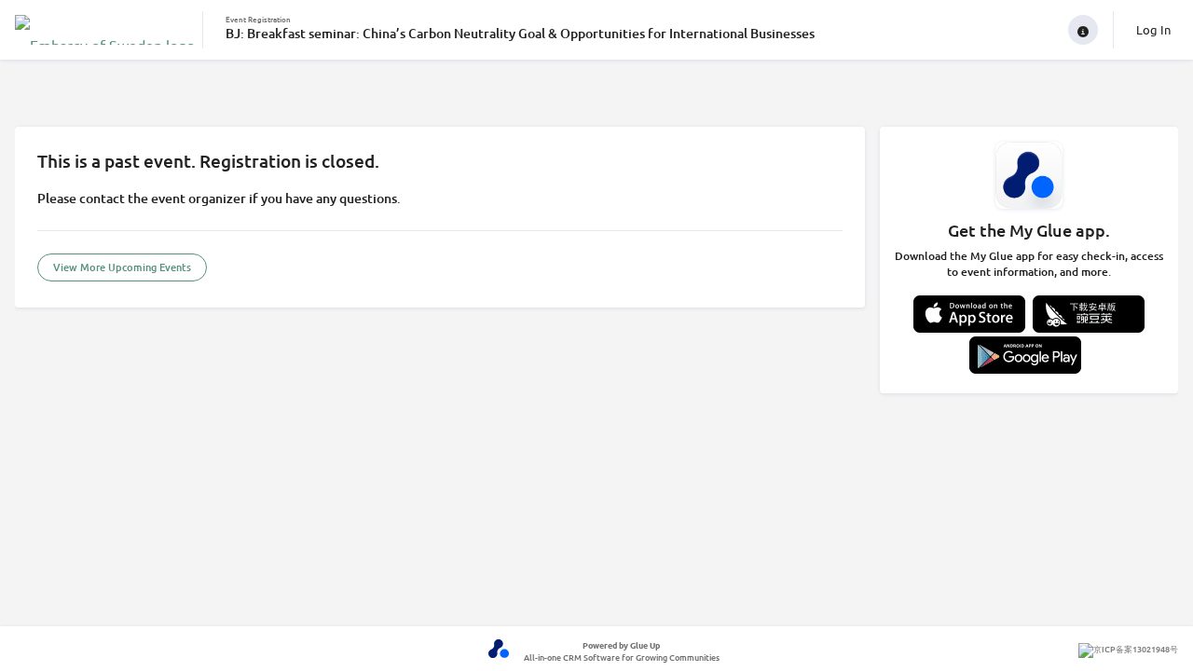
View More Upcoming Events (122, 267)
